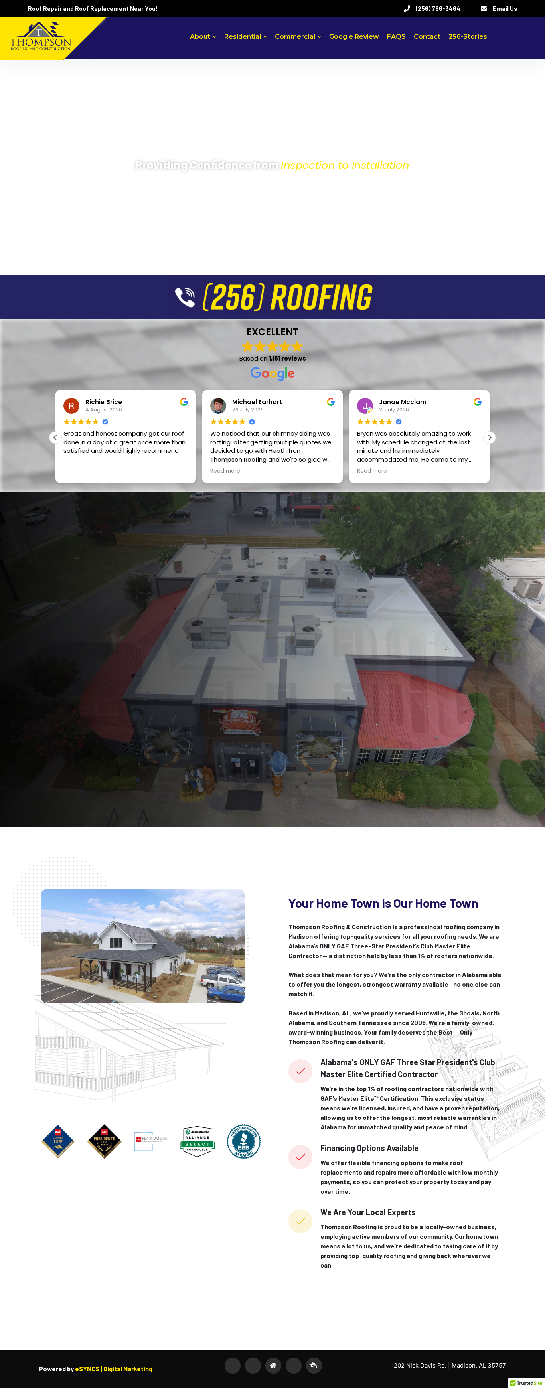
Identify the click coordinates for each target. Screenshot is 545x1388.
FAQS (396, 36)
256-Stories (467, 36)
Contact (427, 36)
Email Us (505, 8)
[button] (490, 438)
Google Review (354, 36)
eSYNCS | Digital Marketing (113, 1368)
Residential (242, 36)
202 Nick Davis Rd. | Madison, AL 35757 (450, 1365)
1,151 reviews (287, 358)
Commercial (295, 36)
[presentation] (32, 659)
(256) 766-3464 (438, 8)
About (200, 36)
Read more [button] (78, 471)
